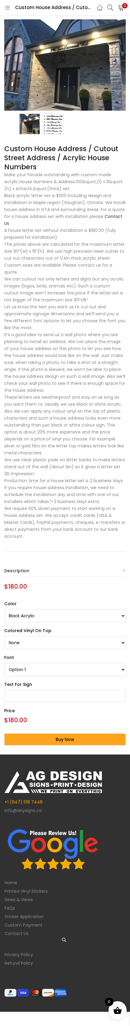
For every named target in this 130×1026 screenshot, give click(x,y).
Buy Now (65, 739)
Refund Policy (19, 963)
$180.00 (15, 586)
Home (11, 883)
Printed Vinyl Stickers (26, 891)
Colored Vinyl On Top (27, 631)
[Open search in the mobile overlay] (65, 940)
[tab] (65, 570)
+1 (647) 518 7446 (24, 802)
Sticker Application (24, 917)
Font (9, 657)
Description (16, 571)
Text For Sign (18, 684)
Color (10, 604)
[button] (120, 7)
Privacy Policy (19, 955)
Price (9, 711)
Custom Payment (23, 925)
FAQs (10, 908)
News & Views (19, 900)
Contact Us (16, 933)
